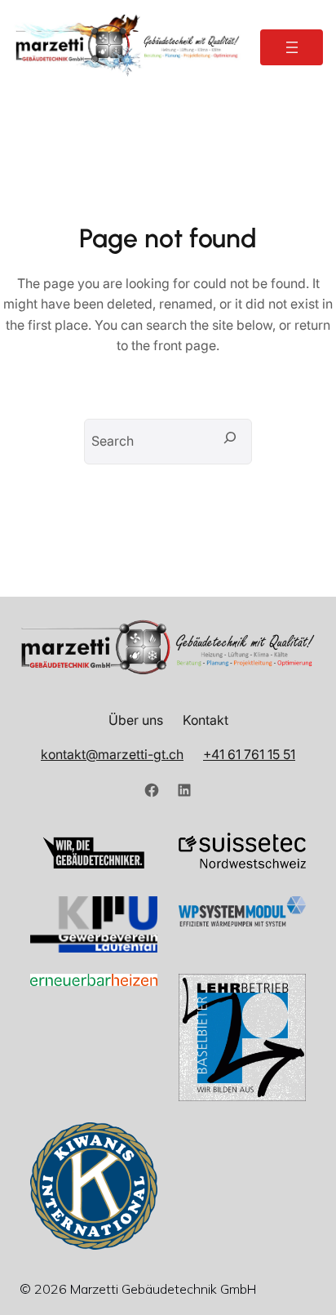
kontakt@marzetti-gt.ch (112, 754)
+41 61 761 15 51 (249, 754)
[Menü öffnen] (291, 47)
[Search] (230, 437)
